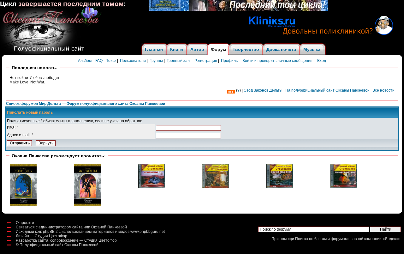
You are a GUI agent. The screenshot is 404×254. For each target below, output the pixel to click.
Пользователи (133, 60)
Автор (197, 49)
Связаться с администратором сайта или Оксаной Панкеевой (71, 227)
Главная (154, 49)
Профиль (229, 60)
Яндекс (391, 239)
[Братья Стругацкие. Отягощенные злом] (343, 186)
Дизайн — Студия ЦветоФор (41, 236)
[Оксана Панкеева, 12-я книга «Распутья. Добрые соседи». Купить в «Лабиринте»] (238, 9)
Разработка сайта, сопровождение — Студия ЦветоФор (66, 240)
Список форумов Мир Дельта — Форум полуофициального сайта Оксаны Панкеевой (85, 103)
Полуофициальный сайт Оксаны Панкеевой (59, 245)
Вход (321, 60)
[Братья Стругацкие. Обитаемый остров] (215, 187)
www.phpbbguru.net (147, 231)
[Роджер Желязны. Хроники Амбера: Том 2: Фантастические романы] (23, 205)
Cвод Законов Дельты (263, 90)
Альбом (85, 60)
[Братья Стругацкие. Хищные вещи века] (279, 186)
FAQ (99, 60)
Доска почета (281, 49)
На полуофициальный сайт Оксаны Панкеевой (327, 90)
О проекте (25, 223)
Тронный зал (178, 60)
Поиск (110, 60)
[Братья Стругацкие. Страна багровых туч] (151, 186)
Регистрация (205, 60)
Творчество (246, 49)
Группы (156, 60)
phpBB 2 (50, 231)
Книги (176, 49)
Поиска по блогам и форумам (321, 239)
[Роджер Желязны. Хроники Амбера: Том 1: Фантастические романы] (87, 205)
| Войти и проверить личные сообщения (276, 60)
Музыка (311, 49)
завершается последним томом (71, 4)
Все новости (383, 90)
